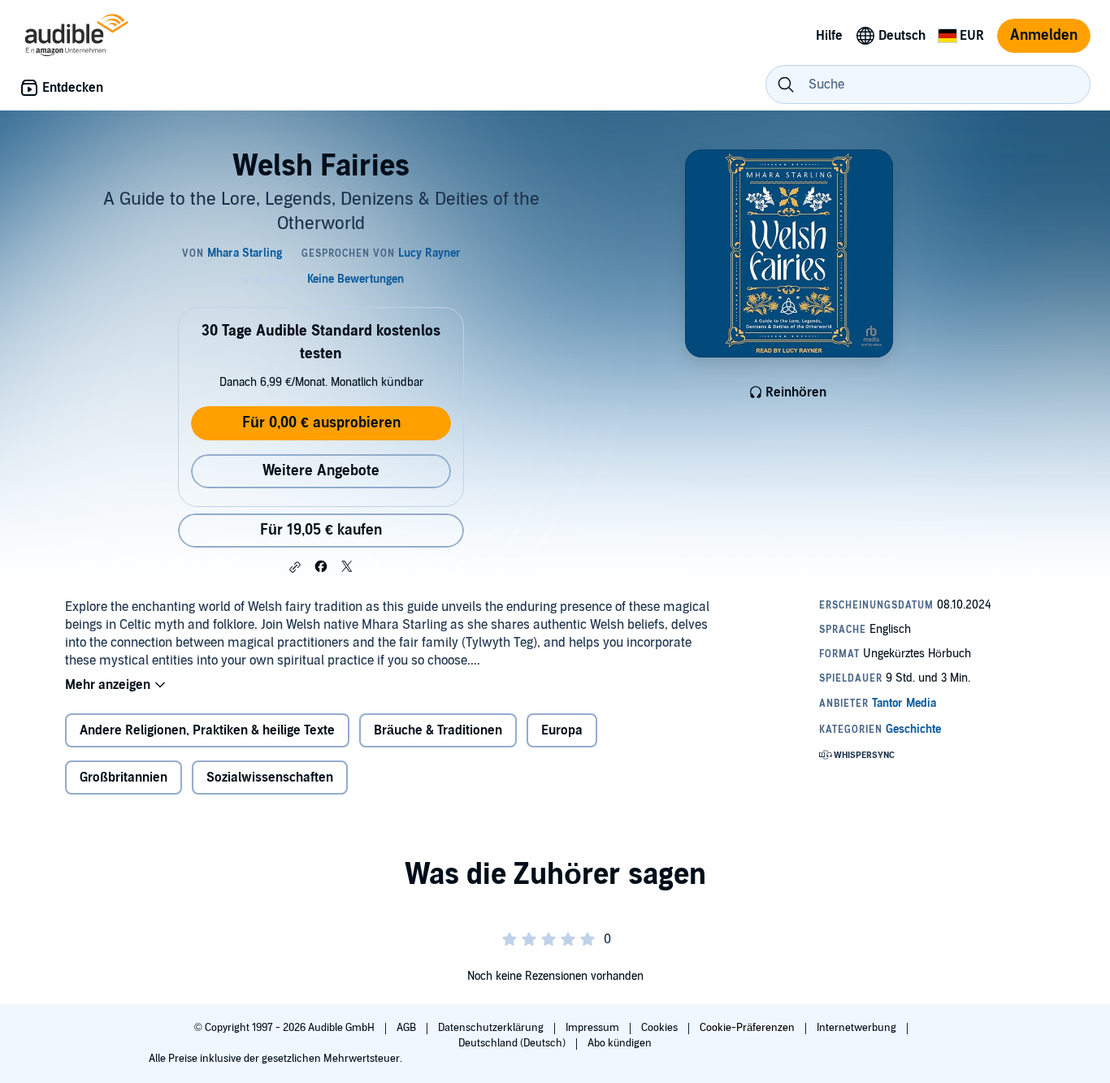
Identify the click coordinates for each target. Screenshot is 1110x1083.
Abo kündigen (620, 1043)
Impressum (594, 1027)
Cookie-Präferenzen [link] (747, 1027)
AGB (407, 1027)
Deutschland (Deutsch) (513, 1043)
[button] (294, 567)
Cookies (660, 1027)
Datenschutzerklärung (492, 1027)
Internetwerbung (858, 1027)
